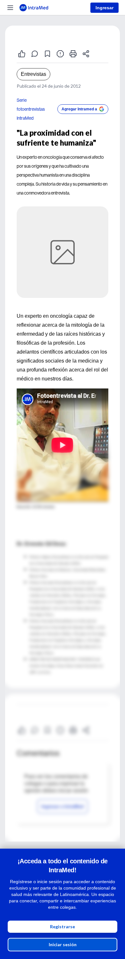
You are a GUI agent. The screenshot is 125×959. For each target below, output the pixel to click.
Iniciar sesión (63, 944)
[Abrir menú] (10, 8)
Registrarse (62, 926)
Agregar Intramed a (79, 109)
